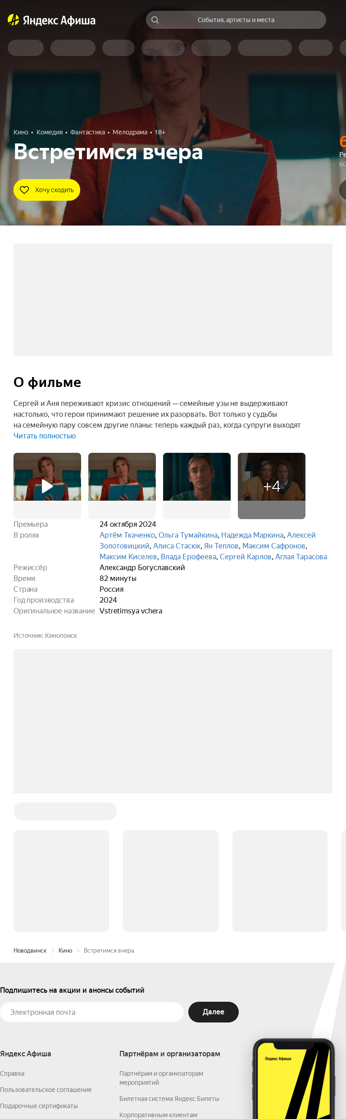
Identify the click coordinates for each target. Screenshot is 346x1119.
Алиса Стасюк (176, 546)
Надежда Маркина (252, 535)
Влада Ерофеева (188, 557)
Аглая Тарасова (301, 557)
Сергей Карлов (246, 557)
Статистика (133, 1092)
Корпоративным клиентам (158, 978)
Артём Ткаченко (127, 535)
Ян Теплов (221, 546)
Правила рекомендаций (35, 1018)
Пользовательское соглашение (46, 953)
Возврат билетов (25, 985)
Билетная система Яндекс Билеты (169, 962)
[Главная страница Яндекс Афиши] (13, 20)
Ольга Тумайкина (188, 535)
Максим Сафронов (273, 546)
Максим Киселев (128, 557)
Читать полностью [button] (45, 436)
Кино (65, 813)
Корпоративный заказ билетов (164, 994)
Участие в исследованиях (37, 1001)
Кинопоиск (61, 635)
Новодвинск (30, 813)
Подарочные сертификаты (39, 969)
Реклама (174, 1092)
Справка (12, 936)
